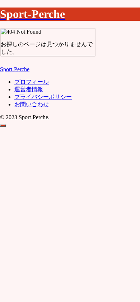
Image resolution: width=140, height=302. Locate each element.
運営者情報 (28, 89)
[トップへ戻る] (3, 126)
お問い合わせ (31, 104)
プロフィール (31, 82)
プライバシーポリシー (43, 97)
